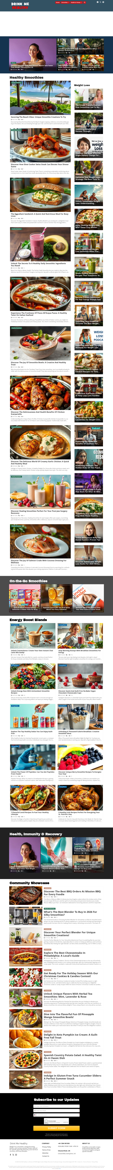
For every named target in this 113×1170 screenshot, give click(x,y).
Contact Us (79, 1162)
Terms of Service (87, 1162)
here (60, 1168)
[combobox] (35, 1115)
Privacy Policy (55, 1135)
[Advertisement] (56, 23)
